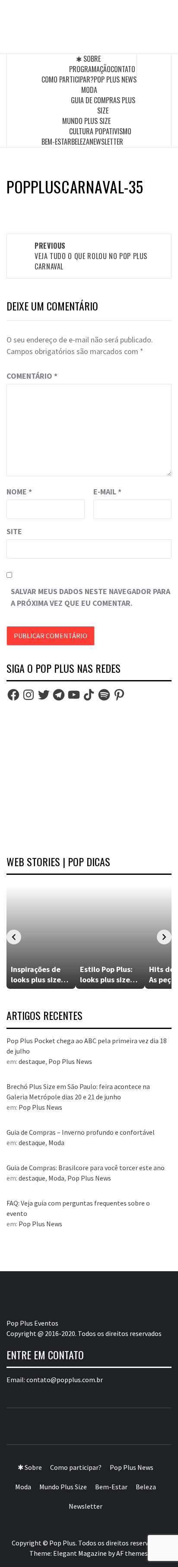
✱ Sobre (88, 59)
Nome (19, 492)
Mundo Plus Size (86, 121)
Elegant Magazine (80, 1553)
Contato (123, 69)
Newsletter (106, 141)
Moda (89, 90)
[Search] (154, 65)
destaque (32, 1061)
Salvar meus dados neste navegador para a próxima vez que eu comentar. (90, 597)
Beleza (80, 141)
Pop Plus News (115, 79)
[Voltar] (13, 937)
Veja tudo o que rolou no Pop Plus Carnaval (91, 256)
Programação (90, 69)
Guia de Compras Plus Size (103, 105)
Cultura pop (87, 131)
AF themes (132, 1553)
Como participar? (67, 79)
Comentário (31, 376)
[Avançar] (164, 937)
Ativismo (118, 131)
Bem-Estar (56, 141)
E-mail (107, 492)
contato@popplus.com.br (64, 1379)
